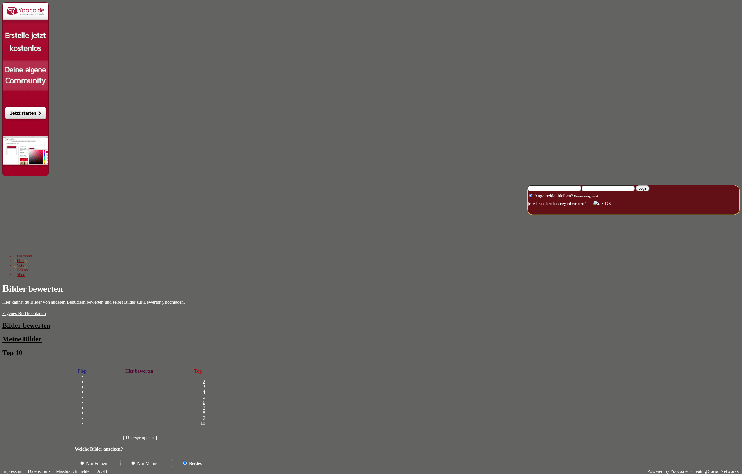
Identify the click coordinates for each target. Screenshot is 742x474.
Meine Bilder (22, 339)
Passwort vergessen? (586, 196)
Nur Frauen (96, 463)
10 (203, 423)
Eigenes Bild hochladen (24, 313)
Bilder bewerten (26, 325)
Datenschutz (39, 471)
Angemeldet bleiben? (553, 195)
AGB (102, 471)
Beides (195, 463)
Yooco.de (679, 471)
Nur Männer (148, 463)
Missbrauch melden (74, 471)
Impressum (12, 471)
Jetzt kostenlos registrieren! (557, 204)
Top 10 (12, 352)
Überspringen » (140, 437)
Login (642, 188)
